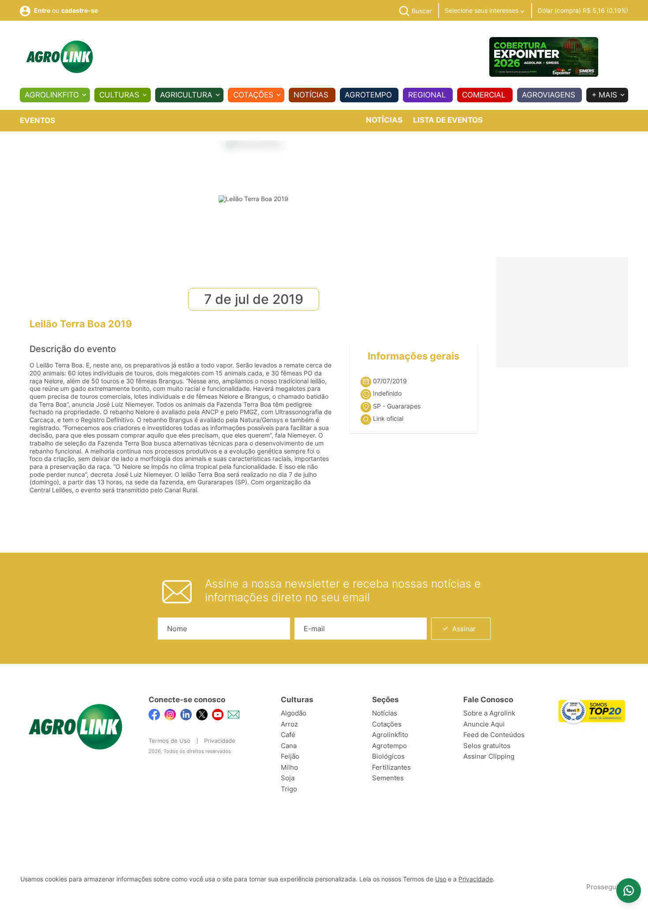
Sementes (388, 778)
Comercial (484, 94)
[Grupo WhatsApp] (628, 890)
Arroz (289, 724)
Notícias (311, 94)
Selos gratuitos (486, 745)
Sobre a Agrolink (489, 713)
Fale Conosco (488, 699)
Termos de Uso (169, 740)
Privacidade (219, 740)
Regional (427, 94)
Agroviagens (548, 94)
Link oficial (388, 418)
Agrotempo (368, 94)
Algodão (293, 713)
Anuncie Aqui (484, 724)
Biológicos (388, 756)
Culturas (119, 94)
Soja (287, 778)
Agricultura (186, 94)
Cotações (253, 94)
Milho (289, 767)
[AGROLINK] (59, 57)
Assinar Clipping (488, 756)
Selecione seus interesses (482, 10)
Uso (440, 879)
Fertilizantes (391, 767)
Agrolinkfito (52, 94)
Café (288, 734)
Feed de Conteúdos (494, 734)
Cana (289, 745)
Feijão (290, 756)
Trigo (289, 789)
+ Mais (604, 94)
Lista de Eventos (448, 120)
